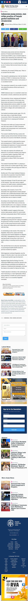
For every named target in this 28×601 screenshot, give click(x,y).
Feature (16, 543)
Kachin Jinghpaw (14, 558)
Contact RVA (10, 544)
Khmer (14, 565)
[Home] (9, 6)
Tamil (23, 561)
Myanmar (23, 558)
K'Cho (6, 571)
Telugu (23, 563)
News (16, 541)
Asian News (5, 11)
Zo (23, 567)
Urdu (23, 564)
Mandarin (14, 567)
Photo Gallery (10, 546)
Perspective (17, 544)
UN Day (16, 548)
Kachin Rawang (14, 561)
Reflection (17, 547)
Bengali (6, 558)
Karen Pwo (14, 563)
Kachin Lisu (14, 560)
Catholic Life (17, 546)
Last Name (5, 423)
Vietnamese (23, 565)
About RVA (10, 543)
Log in (14, 552)
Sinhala (23, 560)
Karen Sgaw (13, 564)
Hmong (6, 570)
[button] (5, 29)
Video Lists (10, 547)
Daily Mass (11, 548)
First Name (5, 418)
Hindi (6, 568)
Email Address (6, 413)
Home (12, 541)
